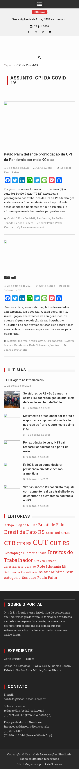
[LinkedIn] (43, 32)
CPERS (65, 533)
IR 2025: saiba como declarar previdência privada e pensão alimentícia (43, 469)
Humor (51, 561)
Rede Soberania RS (51, 566)
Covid (11, 218)
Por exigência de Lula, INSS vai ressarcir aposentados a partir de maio (45, 447)
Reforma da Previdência (20, 572)
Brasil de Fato (51, 524)
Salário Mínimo (51, 572)
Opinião (30, 566)
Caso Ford (53, 533)
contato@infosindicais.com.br (25, 699)
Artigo (33, 341)
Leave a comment (32, 227)
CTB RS (24, 543)
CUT (41, 542)
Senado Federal (25, 223)
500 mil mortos (17, 341)
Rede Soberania (39, 345)
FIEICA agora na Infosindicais (24, 380)
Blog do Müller (26, 525)
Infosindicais (13, 566)
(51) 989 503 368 (14, 715)
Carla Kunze (44, 167)
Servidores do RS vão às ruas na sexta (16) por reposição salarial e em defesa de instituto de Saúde (49, 398)
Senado (8, 223)
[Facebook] (29, 32)
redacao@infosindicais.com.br (25, 710)
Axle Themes (53, 764)
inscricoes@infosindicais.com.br (26, 726)
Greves (39, 561)
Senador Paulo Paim (49, 223)
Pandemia (43, 218)
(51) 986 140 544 (14, 735)
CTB (9, 543)
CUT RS (59, 543)
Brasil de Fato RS (24, 532)
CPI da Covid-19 (25, 218)
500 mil (10, 278)
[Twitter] (50, 32)
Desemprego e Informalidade (25, 553)
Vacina (8, 227)
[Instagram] (36, 32)
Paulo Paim (59, 218)
